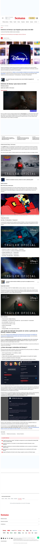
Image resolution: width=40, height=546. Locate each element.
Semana (2, 25)
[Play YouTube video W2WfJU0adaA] (20, 268)
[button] (20, 165)
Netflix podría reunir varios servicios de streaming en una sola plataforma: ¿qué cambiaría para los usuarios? (23, 138)
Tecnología (6, 25)
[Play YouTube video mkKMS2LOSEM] (20, 305)
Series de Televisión (20, 433)
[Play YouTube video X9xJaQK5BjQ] (20, 237)
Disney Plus (3, 433)
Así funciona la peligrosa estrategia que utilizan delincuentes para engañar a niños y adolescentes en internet (8, 138)
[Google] (1, 538)
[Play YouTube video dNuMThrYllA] (20, 165)
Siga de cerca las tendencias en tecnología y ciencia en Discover (14, 34)
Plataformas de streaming (11, 433)
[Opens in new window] (3, 538)
